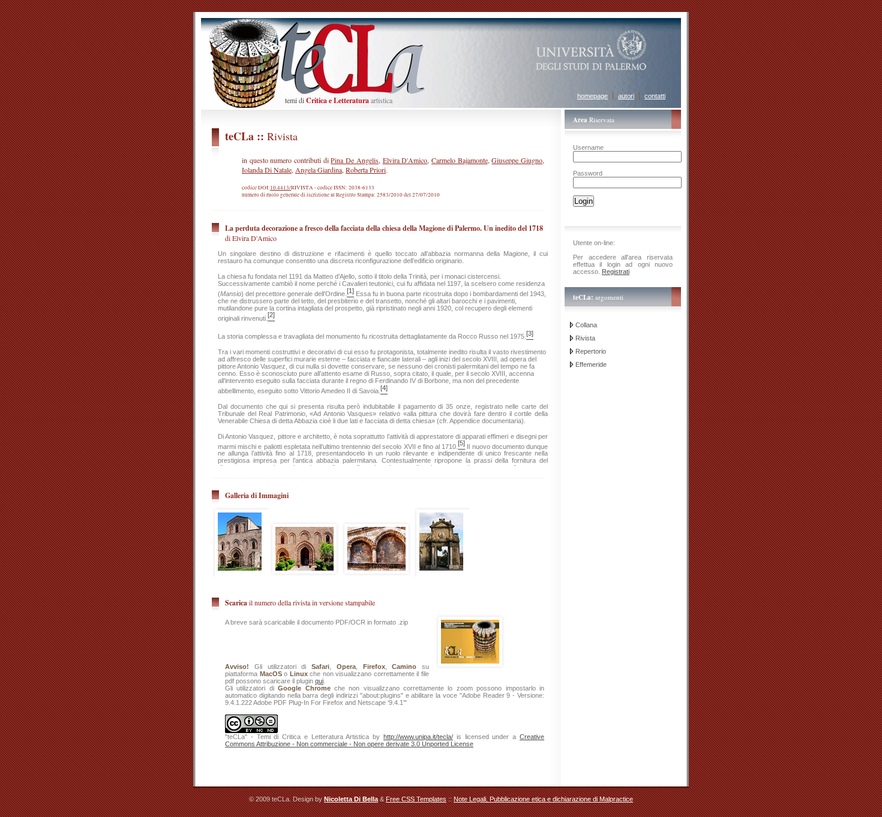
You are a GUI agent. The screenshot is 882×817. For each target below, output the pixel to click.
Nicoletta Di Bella (351, 799)
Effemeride (591, 364)
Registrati (615, 271)
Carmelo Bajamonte (459, 160)
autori (626, 96)
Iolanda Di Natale (267, 169)
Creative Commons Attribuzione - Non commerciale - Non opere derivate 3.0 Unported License (384, 740)
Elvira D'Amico (405, 160)
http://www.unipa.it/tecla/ (418, 736)
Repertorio (590, 351)
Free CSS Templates (416, 799)
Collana (586, 324)
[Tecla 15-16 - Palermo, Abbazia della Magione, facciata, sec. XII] (304, 579)
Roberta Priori (366, 169)
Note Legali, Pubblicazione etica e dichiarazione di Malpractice (543, 799)
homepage (592, 96)
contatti (654, 96)
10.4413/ (280, 187)
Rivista (585, 338)
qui (319, 681)
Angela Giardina (318, 169)
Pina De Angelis (354, 160)
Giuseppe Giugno (516, 160)
